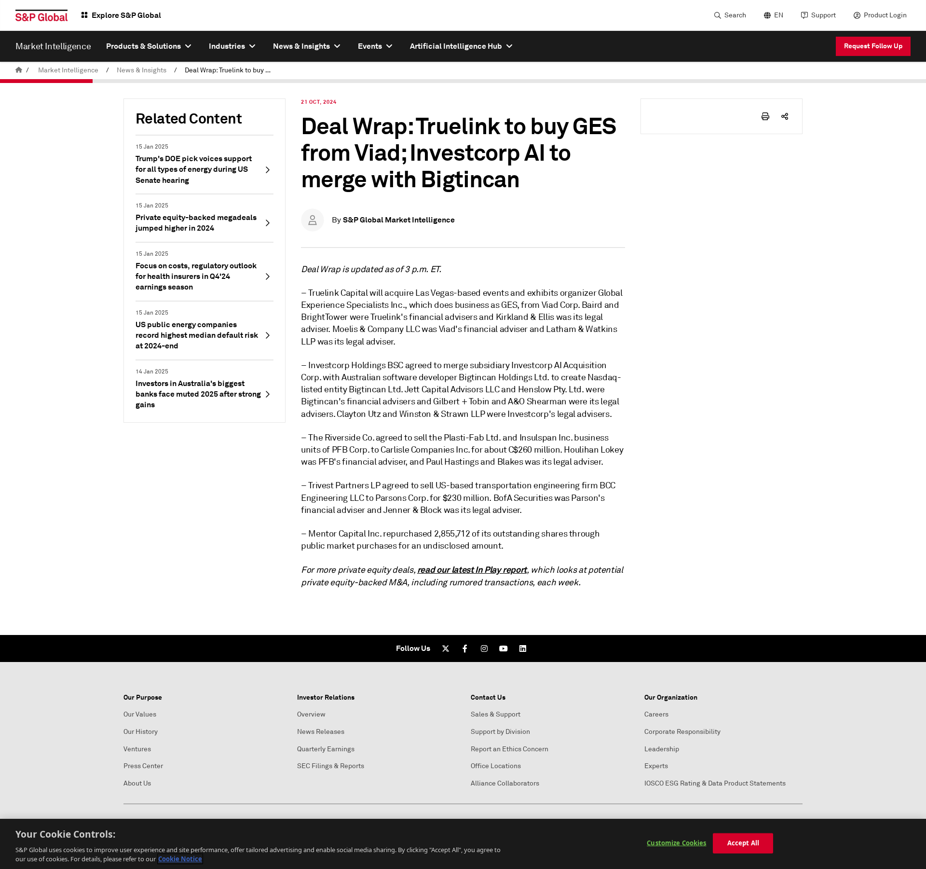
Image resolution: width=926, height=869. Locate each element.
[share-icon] (784, 116)
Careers (656, 714)
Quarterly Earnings (325, 749)
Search (735, 15)
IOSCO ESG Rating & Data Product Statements (715, 783)
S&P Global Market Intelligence (399, 220)
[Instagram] (484, 648)
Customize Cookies (676, 843)
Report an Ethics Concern (509, 749)
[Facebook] (465, 648)
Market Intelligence (68, 70)
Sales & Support (495, 714)
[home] (18, 70)
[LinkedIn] (523, 648)
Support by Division (500, 732)
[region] (463, 844)
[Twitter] (445, 648)
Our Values (139, 714)
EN (778, 15)
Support (823, 15)
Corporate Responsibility (682, 732)
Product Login (885, 15)
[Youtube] (503, 648)
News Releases (320, 732)
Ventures (137, 749)
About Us (137, 783)
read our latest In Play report (472, 569)
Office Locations (496, 766)
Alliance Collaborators (505, 783)
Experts (656, 766)
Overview (311, 714)
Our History (140, 732)
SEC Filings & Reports (330, 766)
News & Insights (141, 70)
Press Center (143, 766)
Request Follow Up (873, 45)
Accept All (743, 843)
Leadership (661, 749)
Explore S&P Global (126, 15)
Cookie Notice (180, 859)
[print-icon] (765, 116)
